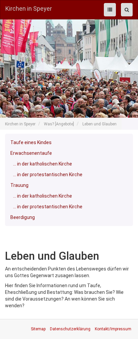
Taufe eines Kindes (31, 142)
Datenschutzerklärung (70, 329)
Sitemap (38, 329)
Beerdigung (22, 217)
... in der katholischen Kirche (42, 163)
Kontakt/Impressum (113, 329)
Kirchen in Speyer (28, 8)
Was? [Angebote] (59, 124)
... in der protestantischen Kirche (47, 174)
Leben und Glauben (99, 124)
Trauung (19, 185)
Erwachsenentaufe (31, 153)
